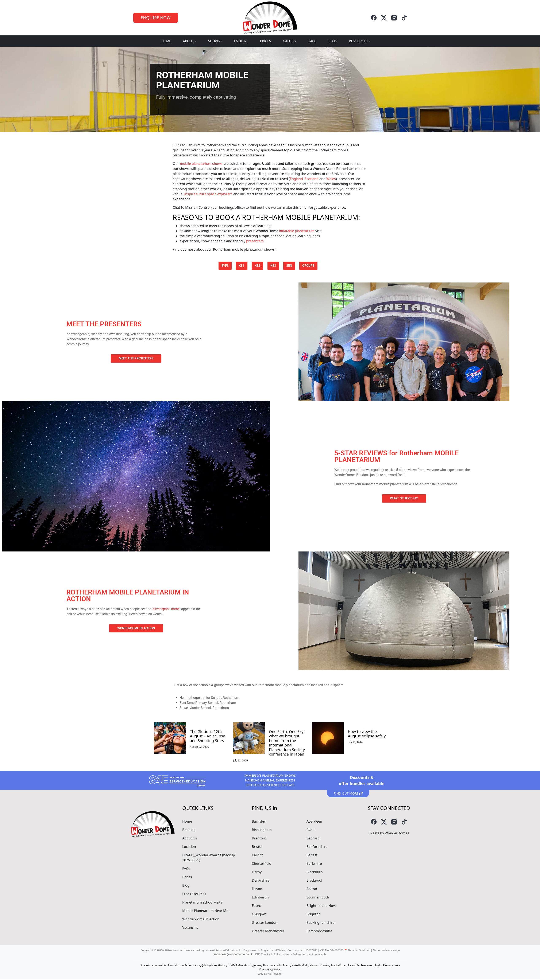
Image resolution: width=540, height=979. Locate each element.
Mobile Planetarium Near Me (205, 910)
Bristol (257, 846)
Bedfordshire (317, 846)
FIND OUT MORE (346, 793)
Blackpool (314, 880)
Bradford (259, 838)
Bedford (313, 838)
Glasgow (259, 914)
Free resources (194, 894)
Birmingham (262, 829)
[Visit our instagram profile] (394, 17)
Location (189, 846)
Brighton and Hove (321, 905)
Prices (265, 41)
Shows (214, 41)
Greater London (264, 922)
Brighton (313, 914)
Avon (310, 829)
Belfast (311, 855)
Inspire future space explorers (208, 194)
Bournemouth (317, 897)
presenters (255, 241)
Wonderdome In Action (200, 919)
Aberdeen (314, 821)
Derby (257, 872)
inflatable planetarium (297, 231)
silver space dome (166, 609)
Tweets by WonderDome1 (388, 833)
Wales (331, 178)
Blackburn (314, 872)
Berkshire (314, 863)
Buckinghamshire (320, 922)
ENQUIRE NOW (156, 17)
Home (166, 41)
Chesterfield (261, 863)
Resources (358, 41)
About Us (189, 838)
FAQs (312, 41)
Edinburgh (260, 897)
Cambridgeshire (319, 931)
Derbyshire (261, 880)
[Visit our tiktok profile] (404, 17)
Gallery (290, 41)
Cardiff (257, 855)
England (296, 178)
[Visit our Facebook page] (374, 17)
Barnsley (259, 821)
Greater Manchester (268, 931)
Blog (332, 41)
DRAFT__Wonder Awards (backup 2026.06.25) (208, 857)
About (188, 41)
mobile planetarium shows (201, 163)
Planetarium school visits (202, 902)
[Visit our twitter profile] (384, 17)
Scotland (312, 178)
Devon (257, 888)
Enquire (241, 41)
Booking (189, 829)
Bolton (311, 888)
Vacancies (190, 927)
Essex (256, 905)
